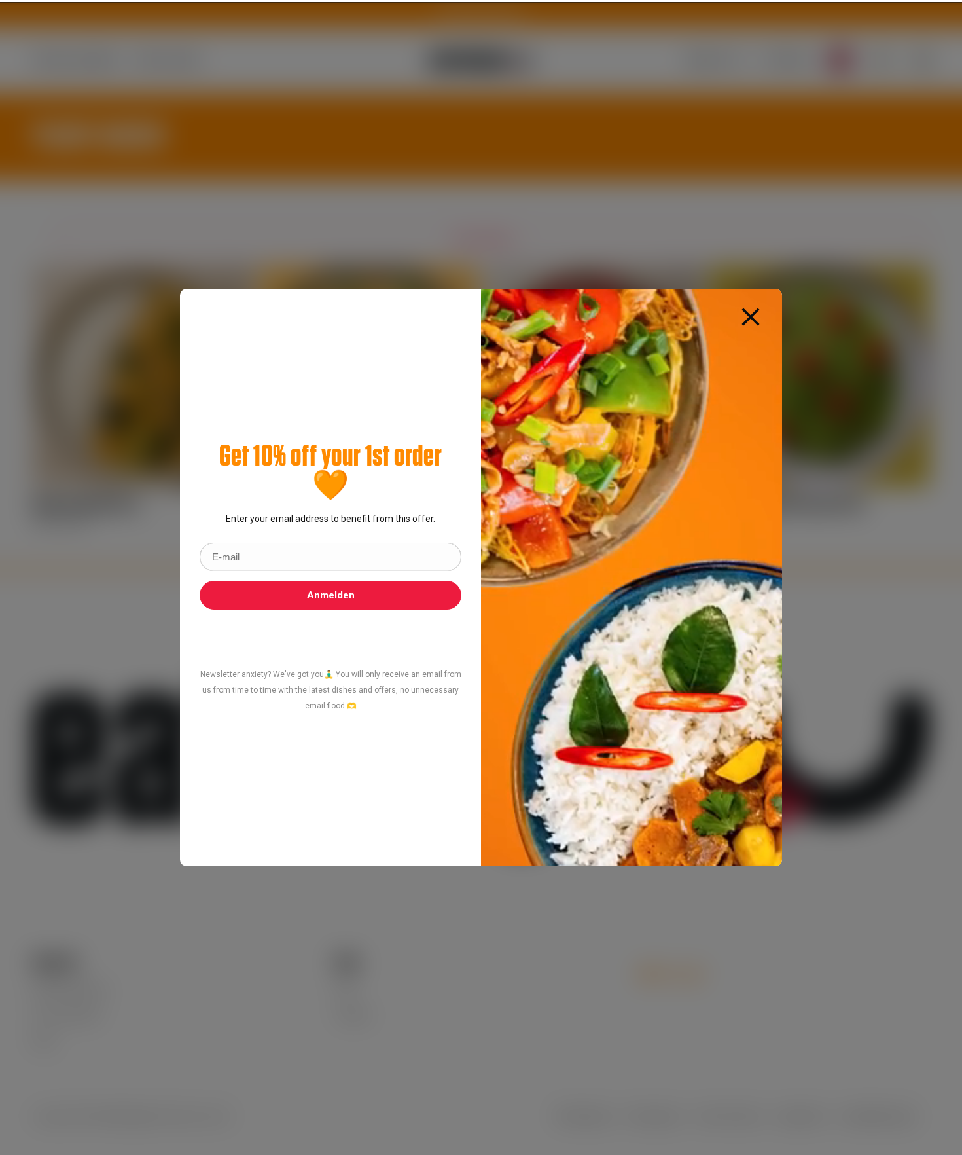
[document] (481, 577)
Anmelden (331, 595)
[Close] (750, 316)
